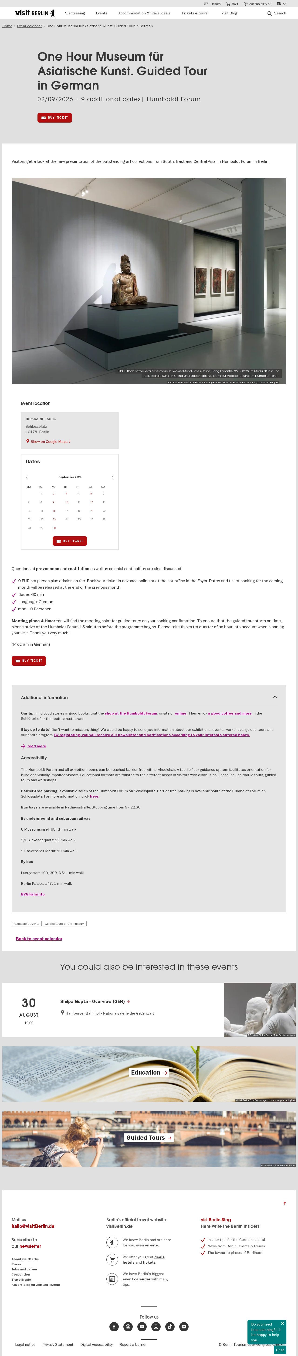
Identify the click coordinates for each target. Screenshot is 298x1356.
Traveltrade (21, 1280)
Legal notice (25, 1344)
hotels (129, 1262)
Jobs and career (24, 1269)
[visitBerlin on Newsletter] (184, 1326)
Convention (21, 1274)
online (180, 713)
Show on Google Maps (49, 441)
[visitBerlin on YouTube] (142, 1326)
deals (159, 1257)
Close (282, 1323)
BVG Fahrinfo (33, 894)
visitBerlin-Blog (216, 1219)
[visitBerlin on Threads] (128, 1326)
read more (36, 746)
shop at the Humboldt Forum (131, 713)
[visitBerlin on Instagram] (156, 1326)
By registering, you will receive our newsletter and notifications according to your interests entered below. (152, 735)
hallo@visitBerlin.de (33, 1226)
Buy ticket (58, 118)
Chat (280, 1350)
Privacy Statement (57, 1344)
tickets (149, 1262)
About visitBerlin (25, 1259)
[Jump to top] (284, 1204)
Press (16, 1264)
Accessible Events (27, 924)
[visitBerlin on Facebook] (114, 1326)
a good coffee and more (230, 713)
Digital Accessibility (96, 1344)
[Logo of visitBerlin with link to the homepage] (35, 12)
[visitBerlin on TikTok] (170, 1326)
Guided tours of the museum (65, 924)
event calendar (136, 1279)
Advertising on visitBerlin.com (36, 1285)
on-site (151, 1245)
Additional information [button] (44, 697)
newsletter (30, 1246)
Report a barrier (133, 1344)
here (94, 796)
